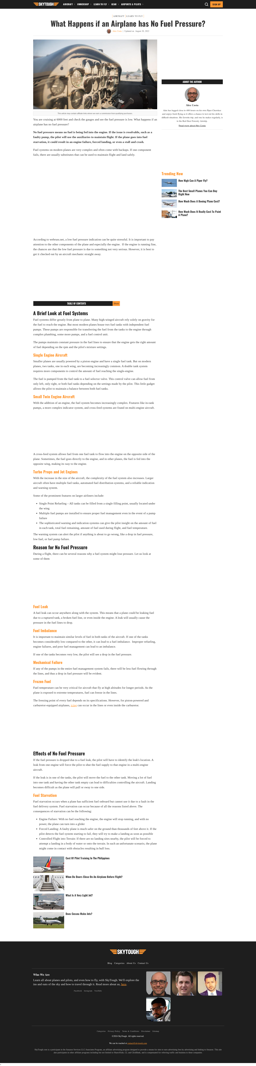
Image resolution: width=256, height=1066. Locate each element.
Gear (114, 4)
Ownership (83, 4)
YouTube (98, 990)
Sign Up (216, 4)
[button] (46, 4)
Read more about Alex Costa (192, 125)
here (123, 984)
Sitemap (155, 1031)
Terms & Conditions (130, 1031)
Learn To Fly (100, 4)
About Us (131, 963)
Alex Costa (117, 31)
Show (116, 303)
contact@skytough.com (137, 1043)
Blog (110, 963)
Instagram (88, 990)
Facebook (78, 990)
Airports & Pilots (131, 4)
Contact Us (143, 963)
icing (74, 705)
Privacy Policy (114, 1031)
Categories (119, 963)
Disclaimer (145, 1031)
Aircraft (68, 4)
